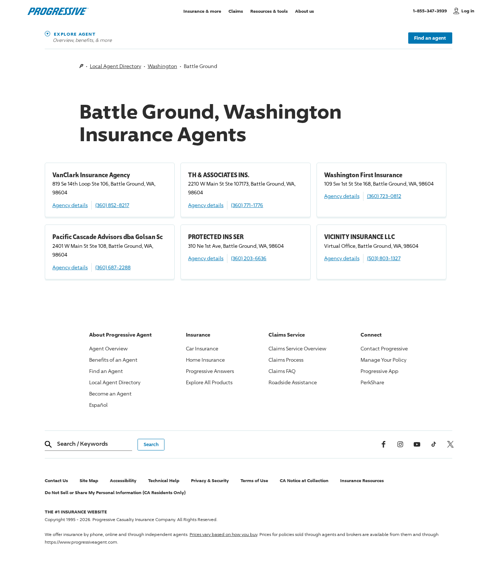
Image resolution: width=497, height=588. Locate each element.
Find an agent (430, 38)
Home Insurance (205, 360)
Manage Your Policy (383, 360)
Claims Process (286, 360)
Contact (384, 348)
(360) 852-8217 (112, 205)
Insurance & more (202, 10)
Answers (210, 371)
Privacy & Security (210, 480)
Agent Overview (108, 348)
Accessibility (123, 480)
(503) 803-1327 (384, 258)
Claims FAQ (282, 371)
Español (98, 405)
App (379, 371)
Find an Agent (106, 371)
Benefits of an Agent (113, 360)
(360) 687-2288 (113, 267)
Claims (235, 10)
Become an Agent (110, 393)
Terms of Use (254, 480)
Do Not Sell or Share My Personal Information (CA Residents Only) (115, 492)
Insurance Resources (362, 480)
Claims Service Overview (297, 348)
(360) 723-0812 (384, 196)
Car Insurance (202, 348)
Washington (162, 66)
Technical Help (163, 480)
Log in (467, 10)
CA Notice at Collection (304, 480)
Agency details (70, 205)
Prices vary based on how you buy (223, 534)
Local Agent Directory (115, 66)
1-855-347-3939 (431, 10)
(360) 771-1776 (247, 205)
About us (304, 10)
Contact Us (56, 480)
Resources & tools (269, 10)
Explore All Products (209, 382)
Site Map (89, 480)
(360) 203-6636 (248, 258)
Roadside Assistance (293, 382)
